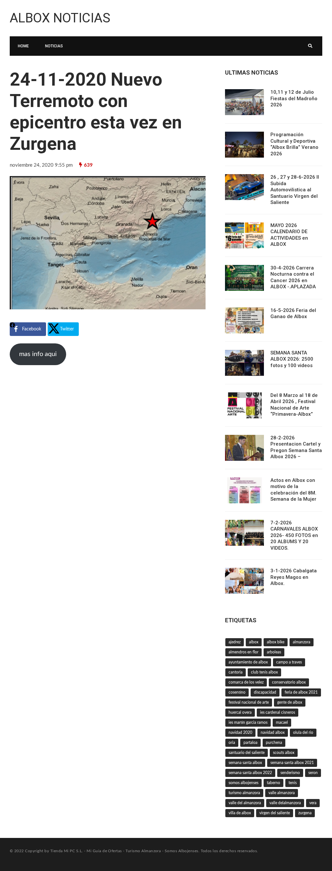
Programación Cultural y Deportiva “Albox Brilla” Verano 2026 (294, 144)
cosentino (237, 692)
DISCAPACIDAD (265, 692)
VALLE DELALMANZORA (285, 803)
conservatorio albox (289, 682)
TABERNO (273, 783)
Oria (232, 743)
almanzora (301, 642)
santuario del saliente (247, 753)
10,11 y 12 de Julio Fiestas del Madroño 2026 (293, 98)
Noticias (54, 46)
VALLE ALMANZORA (281, 793)
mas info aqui (38, 354)
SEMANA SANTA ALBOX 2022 (250, 773)
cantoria (236, 672)
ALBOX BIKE (275, 642)
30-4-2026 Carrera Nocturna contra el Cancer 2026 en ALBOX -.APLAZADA (293, 277)
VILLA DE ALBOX (240, 813)
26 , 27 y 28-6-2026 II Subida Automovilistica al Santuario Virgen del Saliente (294, 189)
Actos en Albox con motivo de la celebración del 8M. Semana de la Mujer (293, 489)
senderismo (290, 773)
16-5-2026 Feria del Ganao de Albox (293, 313)
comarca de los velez (246, 682)
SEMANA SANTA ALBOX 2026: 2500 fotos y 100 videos (291, 359)
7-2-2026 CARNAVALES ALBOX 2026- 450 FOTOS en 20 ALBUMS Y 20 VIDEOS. (294, 535)
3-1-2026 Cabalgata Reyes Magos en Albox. (293, 577)
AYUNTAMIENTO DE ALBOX (248, 662)
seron (313, 773)
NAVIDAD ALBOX (273, 732)
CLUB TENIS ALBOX (264, 672)
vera (312, 803)
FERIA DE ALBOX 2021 (301, 692)
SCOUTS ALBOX (283, 753)
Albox (253, 642)
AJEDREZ (235, 642)
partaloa (250, 743)
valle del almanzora (245, 803)
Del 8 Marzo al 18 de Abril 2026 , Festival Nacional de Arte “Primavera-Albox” (294, 404)
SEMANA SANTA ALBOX (245, 763)
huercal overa (240, 712)
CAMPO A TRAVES (289, 662)
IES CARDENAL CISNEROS (277, 712)
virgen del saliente (274, 813)
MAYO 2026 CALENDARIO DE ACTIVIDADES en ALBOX (289, 234)
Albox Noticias (60, 18)
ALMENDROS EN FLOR (243, 652)
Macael (282, 722)
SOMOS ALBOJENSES (243, 783)
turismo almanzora (244, 793)
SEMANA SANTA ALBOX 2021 (292, 763)
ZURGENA (305, 813)
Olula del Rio (303, 732)
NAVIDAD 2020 (240, 732)
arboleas (274, 652)
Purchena (274, 743)
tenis (293, 783)
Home (23, 46)
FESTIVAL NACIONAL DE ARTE (249, 702)
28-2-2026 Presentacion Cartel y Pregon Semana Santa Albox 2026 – (296, 447)
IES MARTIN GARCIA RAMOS (248, 722)
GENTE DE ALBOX (289, 702)
